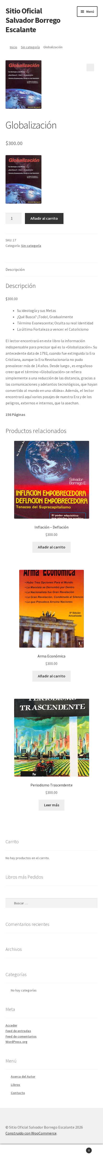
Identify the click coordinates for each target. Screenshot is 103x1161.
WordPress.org (16, 1041)
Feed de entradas (18, 1031)
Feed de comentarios (21, 1036)
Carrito (79, 1148)
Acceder (11, 1025)
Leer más (51, 804)
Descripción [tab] (15, 269)
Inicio (13, 47)
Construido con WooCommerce (31, 1133)
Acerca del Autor (23, 1076)
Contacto (18, 1093)
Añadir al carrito (44, 218)
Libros (15, 1084)
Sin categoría (30, 47)
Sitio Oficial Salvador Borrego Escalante (33, 20)
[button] (90, 67)
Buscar (51, 1153)
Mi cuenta (17, 1153)
